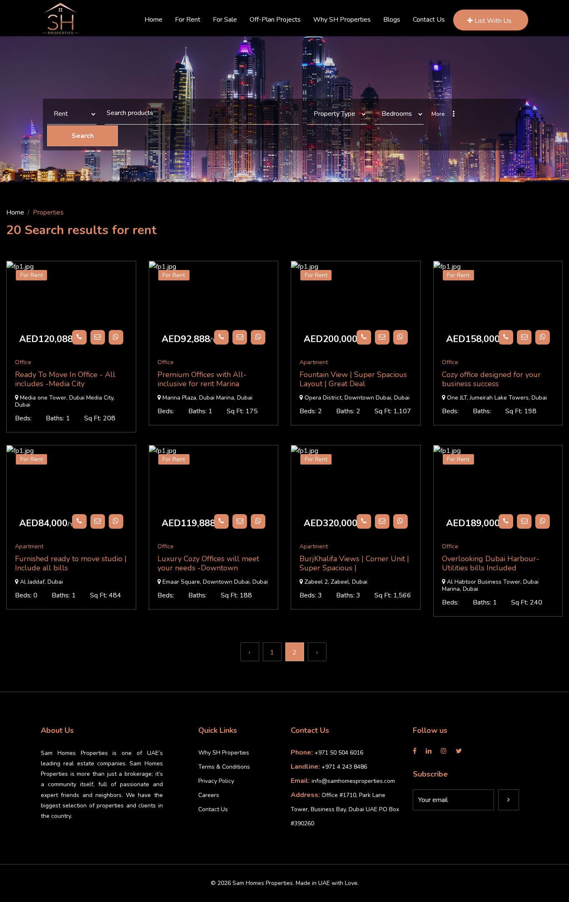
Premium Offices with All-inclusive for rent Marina (202, 379)
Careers (208, 795)
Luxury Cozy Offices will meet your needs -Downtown (208, 563)
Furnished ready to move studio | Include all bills (71, 563)
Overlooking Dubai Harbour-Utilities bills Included (490, 563)
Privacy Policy (216, 781)
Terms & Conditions (224, 767)
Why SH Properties (223, 753)
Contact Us (213, 809)
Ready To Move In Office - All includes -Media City (65, 379)
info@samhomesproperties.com (353, 781)
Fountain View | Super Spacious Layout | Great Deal (353, 379)
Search (83, 135)
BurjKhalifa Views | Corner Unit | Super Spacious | (354, 563)
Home (15, 212)
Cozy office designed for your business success (491, 379)
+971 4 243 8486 (344, 767)
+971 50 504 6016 (338, 753)
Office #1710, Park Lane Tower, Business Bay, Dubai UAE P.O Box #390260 (345, 809)
